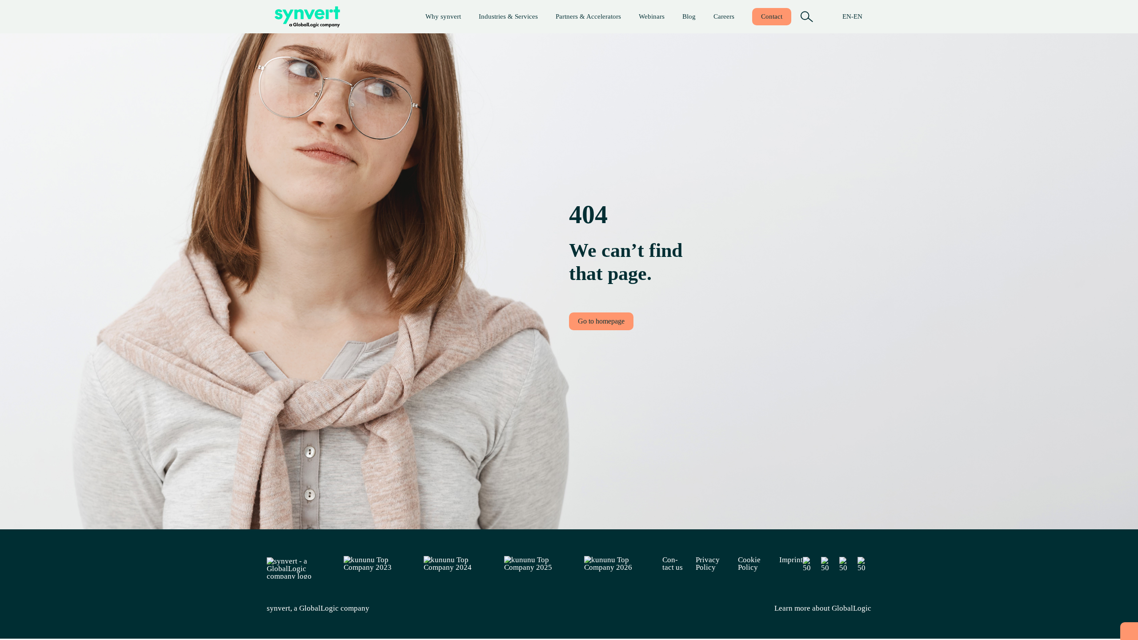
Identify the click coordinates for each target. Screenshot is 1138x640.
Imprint (791, 560)
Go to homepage (601, 321)
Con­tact (771, 16)
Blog (689, 16)
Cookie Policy (749, 563)
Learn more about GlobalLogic (822, 608)
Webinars (652, 16)
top (1129, 631)
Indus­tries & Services (508, 16)
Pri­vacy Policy (708, 563)
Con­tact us (672, 563)
